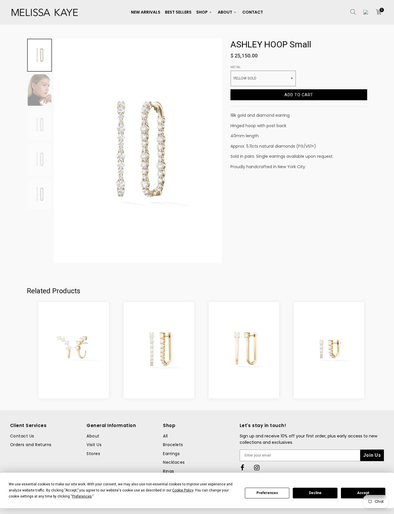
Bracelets (173, 445)
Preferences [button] (82, 496)
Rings (168, 471)
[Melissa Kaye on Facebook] (242, 467)
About (225, 12)
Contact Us (22, 436)
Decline (315, 493)
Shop (202, 12)
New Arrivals (145, 12)
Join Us (372, 455)
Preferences (267, 493)
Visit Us (94, 445)
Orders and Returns (31, 445)
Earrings (171, 454)
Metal (235, 67)
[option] (138, 150)
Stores (93, 454)
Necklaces (174, 462)
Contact (252, 12)
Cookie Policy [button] (182, 490)
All (165, 436)
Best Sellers (178, 12)
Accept (363, 493)
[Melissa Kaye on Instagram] (257, 467)
